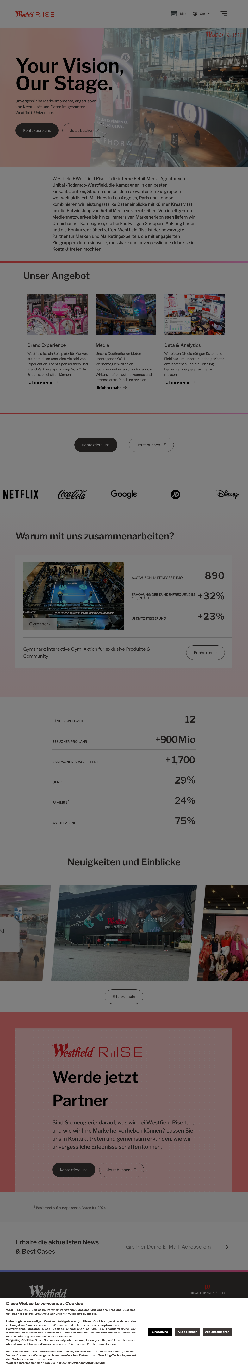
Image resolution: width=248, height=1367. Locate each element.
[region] (124, 1332)
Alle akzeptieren (217, 1332)
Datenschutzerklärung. (88, 1363)
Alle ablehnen (187, 1332)
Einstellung (160, 1332)
